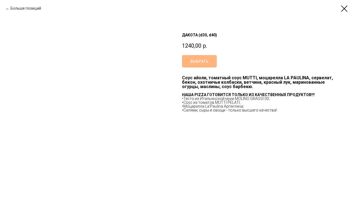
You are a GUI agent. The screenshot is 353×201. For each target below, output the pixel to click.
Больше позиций (25, 8)
